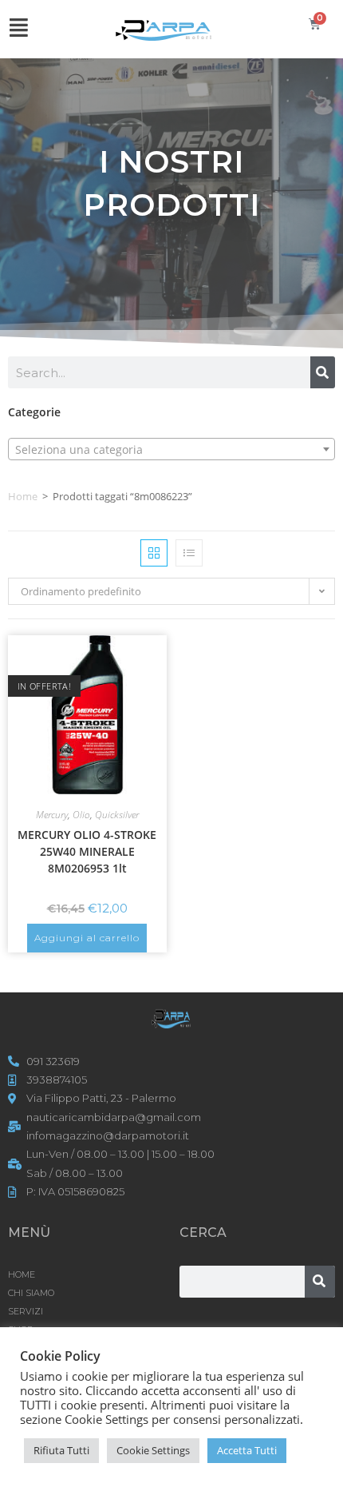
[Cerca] (322, 372)
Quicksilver (117, 814)
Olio (81, 814)
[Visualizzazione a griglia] (154, 553)
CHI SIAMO (31, 1292)
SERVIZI (25, 1311)
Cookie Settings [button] (153, 1450)
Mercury (52, 814)
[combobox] (171, 449)
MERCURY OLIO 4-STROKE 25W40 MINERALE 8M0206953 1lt (87, 851)
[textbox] (171, 450)
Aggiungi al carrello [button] (87, 938)
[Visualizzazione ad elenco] (189, 553)
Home (22, 496)
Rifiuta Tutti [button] (61, 1450)
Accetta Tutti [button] (247, 1450)
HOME (21, 1274)
